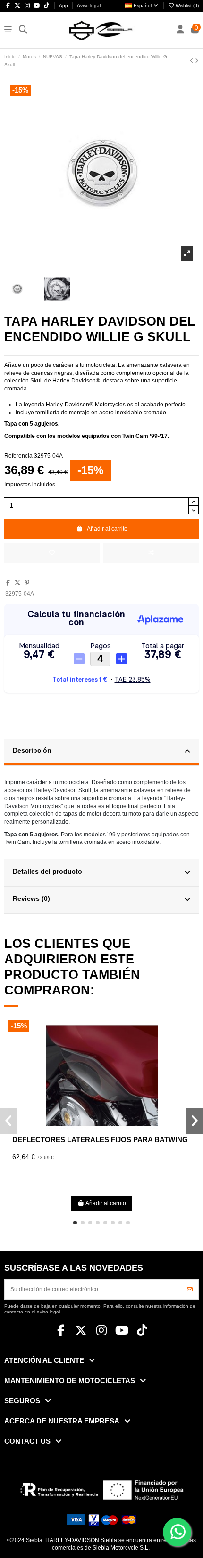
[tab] (101, 752)
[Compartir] (8, 583)
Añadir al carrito (107, 528)
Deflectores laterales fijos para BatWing (100, 1140)
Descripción (32, 750)
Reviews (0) (31, 898)
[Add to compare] (151, 553)
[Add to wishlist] (52, 553)
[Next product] (197, 60)
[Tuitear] (17, 583)
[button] (75, 1222)
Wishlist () (186, 5)
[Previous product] (192, 60)
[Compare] (101, 1128)
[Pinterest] (27, 583)
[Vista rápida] (113, 1128)
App (64, 5)
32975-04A (19, 593)
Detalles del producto (47, 871)
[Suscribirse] (189, 1289)
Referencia (18, 456)
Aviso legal (89, 5)
